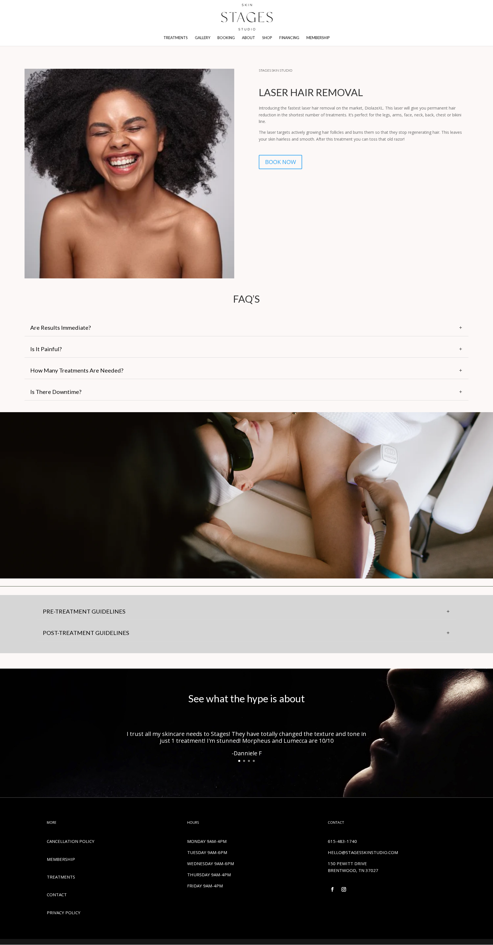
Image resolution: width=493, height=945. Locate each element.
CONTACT (57, 894)
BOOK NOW (280, 162)
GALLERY (202, 38)
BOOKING (226, 38)
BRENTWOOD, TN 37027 (353, 870)
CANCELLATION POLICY (70, 841)
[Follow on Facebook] (332, 889)
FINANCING (289, 38)
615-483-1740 (342, 841)
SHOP (267, 38)
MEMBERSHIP (318, 38)
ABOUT (248, 38)
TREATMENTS (175, 38)
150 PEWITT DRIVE (347, 863)
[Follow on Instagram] (343, 889)
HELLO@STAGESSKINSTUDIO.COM (363, 852)
